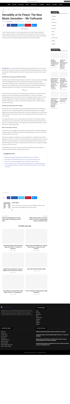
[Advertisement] (24, 53)
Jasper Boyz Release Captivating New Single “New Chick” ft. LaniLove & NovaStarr (13, 247)
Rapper (60, 4)
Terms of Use (4, 336)
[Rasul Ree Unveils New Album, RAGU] (36, 260)
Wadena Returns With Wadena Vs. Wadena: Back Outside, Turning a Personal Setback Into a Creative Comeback (55, 83)
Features (54, 4)
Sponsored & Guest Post (6, 344)
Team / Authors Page (6, 346)
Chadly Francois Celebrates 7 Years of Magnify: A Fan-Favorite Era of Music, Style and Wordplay (55, 102)
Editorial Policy (4, 341)
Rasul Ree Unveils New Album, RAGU (36, 269)
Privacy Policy (4, 334)
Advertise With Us (5, 339)
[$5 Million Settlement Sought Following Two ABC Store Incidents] (55, 55)
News (9, 4)
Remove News (4, 343)
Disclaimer (3, 338)
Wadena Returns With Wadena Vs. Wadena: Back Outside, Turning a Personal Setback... (36, 247)
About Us (3, 331)
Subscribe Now (67, 1)
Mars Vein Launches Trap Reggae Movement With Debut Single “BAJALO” (22, 161)
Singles (48, 4)
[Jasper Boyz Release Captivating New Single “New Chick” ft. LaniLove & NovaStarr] (13, 236)
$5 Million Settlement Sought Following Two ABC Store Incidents (55, 63)
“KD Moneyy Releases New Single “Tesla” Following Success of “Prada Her (22, 157)
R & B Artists (34, 4)
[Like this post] (8, 25)
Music (27, 4)
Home (3, 9)
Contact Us (3, 333)
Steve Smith (9, 21)
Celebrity (41, 4)
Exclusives (21, 4)
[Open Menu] (0, 1)
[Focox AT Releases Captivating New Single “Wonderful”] (36, 281)
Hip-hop (14, 4)
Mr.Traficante (6, 192)
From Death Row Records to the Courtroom (63, 100)
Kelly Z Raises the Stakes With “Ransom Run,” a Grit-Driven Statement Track (22, 159)
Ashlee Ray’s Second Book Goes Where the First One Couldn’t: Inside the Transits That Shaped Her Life (64, 83)
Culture (53, 19)
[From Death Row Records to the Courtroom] (64, 94)
